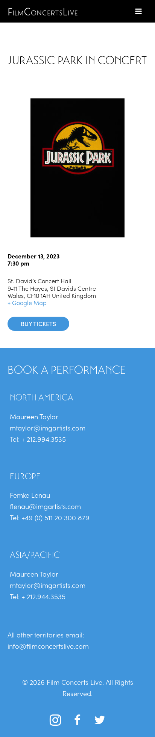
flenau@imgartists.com (45, 506)
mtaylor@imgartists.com (47, 427)
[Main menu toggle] (138, 11)
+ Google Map (27, 302)
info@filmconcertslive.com (48, 646)
